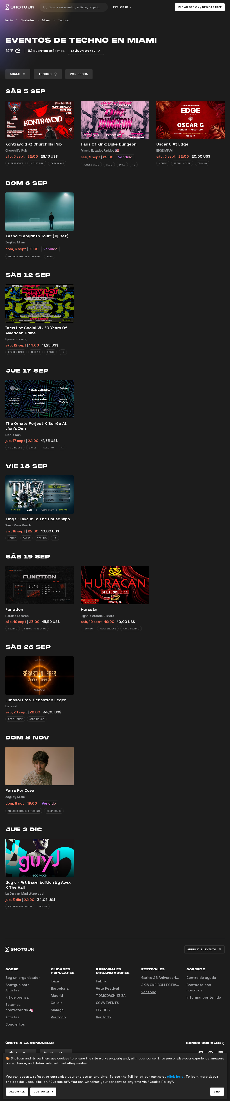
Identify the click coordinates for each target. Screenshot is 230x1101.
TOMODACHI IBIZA (111, 995)
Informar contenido (203, 997)
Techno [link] (63, 20)
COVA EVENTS (107, 1002)
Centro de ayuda (201, 977)
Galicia (57, 1002)
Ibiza (55, 981)
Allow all (17, 1091)
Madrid (57, 995)
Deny (217, 1091)
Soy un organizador (22, 977)
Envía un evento (83, 51)
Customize (41, 1091)
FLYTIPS (103, 1010)
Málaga (57, 1010)
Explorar (120, 7)
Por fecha (79, 74)
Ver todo (58, 1017)
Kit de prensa (17, 997)
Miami (46, 20)
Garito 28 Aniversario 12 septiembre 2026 (177, 977)
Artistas (12, 1017)
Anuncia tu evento (201, 949)
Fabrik (101, 981)
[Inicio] (19, 7)
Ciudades (27, 20)
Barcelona (60, 988)
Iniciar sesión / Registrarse (200, 7)
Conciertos (15, 1024)
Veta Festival (107, 988)
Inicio (9, 20)
